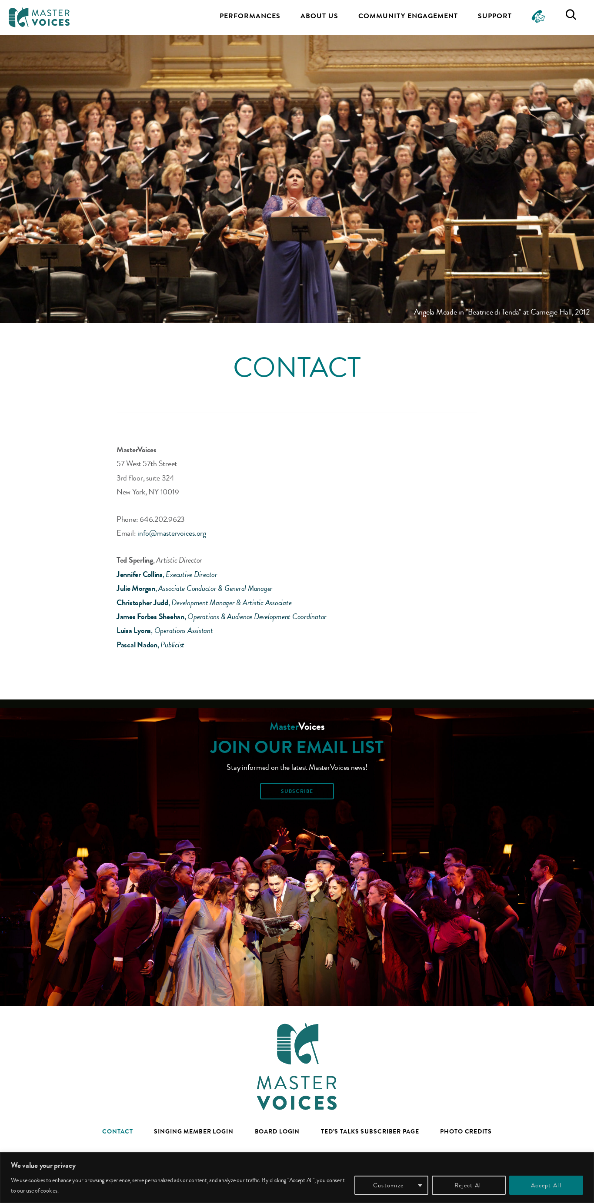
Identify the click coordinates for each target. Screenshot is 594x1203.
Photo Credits (465, 1131)
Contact (117, 1131)
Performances (250, 16)
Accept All (546, 1185)
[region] (297, 1177)
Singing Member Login (194, 1131)
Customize (388, 1185)
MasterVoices (39, 17)
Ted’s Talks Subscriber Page (370, 1131)
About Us (319, 16)
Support (495, 16)
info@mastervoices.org (171, 533)
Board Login (277, 1131)
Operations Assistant (183, 630)
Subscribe (297, 791)
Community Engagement (408, 16)
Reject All (468, 1185)
